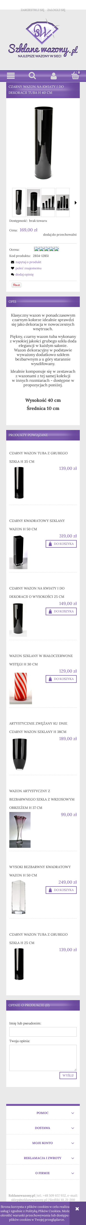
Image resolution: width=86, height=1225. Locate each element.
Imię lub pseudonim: (25, 1023)
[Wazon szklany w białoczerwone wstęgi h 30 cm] (26, 686)
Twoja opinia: (19, 1041)
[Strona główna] (43, 37)
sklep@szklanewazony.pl (29, 1200)
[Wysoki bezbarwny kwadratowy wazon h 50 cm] (26, 897)
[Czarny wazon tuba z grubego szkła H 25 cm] (26, 965)
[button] (11, 75)
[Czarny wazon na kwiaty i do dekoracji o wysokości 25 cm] (26, 619)
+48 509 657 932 (54, 1195)
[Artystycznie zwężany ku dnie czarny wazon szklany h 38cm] (26, 754)
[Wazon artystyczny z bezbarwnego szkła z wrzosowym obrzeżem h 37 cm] (26, 830)
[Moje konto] (53, 75)
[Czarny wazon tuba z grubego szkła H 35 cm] (26, 484)
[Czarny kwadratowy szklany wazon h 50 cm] (26, 551)
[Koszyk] (75, 75)
